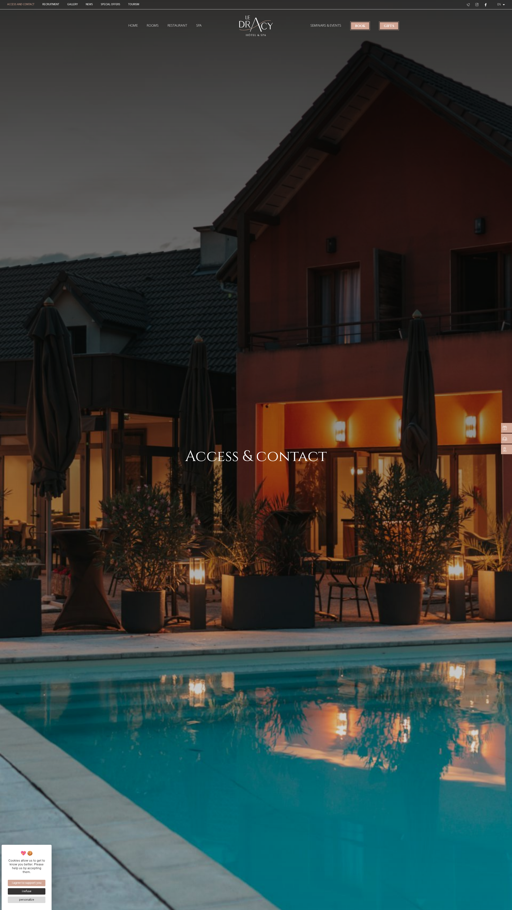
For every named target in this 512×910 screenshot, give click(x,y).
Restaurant (177, 26)
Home (133, 26)
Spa (199, 26)
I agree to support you (26, 883)
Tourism (133, 4)
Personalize (26, 899)
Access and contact (20, 4)
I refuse (26, 891)
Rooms (153, 26)
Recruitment (50, 4)
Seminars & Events (325, 26)
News (89, 4)
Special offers (110, 4)
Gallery (72, 4)
